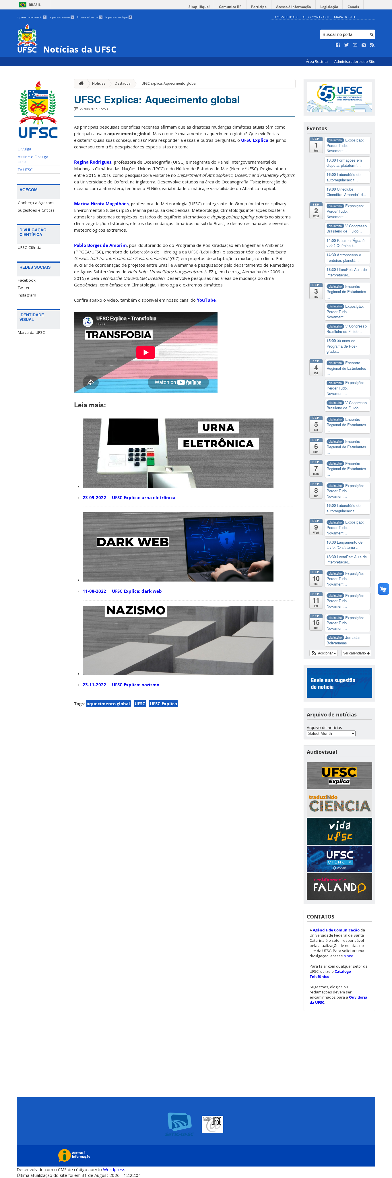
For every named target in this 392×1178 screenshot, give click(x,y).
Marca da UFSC (31, 332)
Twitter (24, 287)
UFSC (140, 703)
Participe (259, 6)
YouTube (206, 300)
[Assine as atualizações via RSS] (372, 45)
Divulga (24, 149)
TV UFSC (25, 169)
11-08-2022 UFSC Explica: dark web (122, 591)
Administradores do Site (354, 61)
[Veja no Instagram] (364, 45)
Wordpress (114, 1169)
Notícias (98, 83)
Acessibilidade (286, 17)
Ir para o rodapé (118, 17)
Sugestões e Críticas (36, 210)
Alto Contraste (316, 17)
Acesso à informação (293, 6)
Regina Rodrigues (92, 162)
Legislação (329, 6)
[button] (323, 653)
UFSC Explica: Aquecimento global (169, 83)
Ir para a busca (89, 17)
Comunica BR (230, 6)
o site (348, 955)
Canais (353, 6)
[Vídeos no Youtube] (355, 45)
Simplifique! (199, 6)
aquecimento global (108, 703)
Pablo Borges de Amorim (100, 245)
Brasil (35, 4)
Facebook (27, 280)
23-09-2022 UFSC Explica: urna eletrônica (129, 497)
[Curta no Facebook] (338, 45)
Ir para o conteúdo (31, 17)
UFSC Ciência (29, 247)
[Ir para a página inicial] (79, 83)
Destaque (123, 83)
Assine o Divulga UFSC (33, 159)
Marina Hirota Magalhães (101, 203)
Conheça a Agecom (36, 202)
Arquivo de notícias (324, 727)
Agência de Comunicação (336, 930)
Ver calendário (355, 652)
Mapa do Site (345, 17)
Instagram (27, 295)
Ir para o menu (61, 17)
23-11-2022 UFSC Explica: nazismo (121, 684)
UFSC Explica (254, 140)
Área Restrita (317, 61)
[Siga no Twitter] (346, 45)
